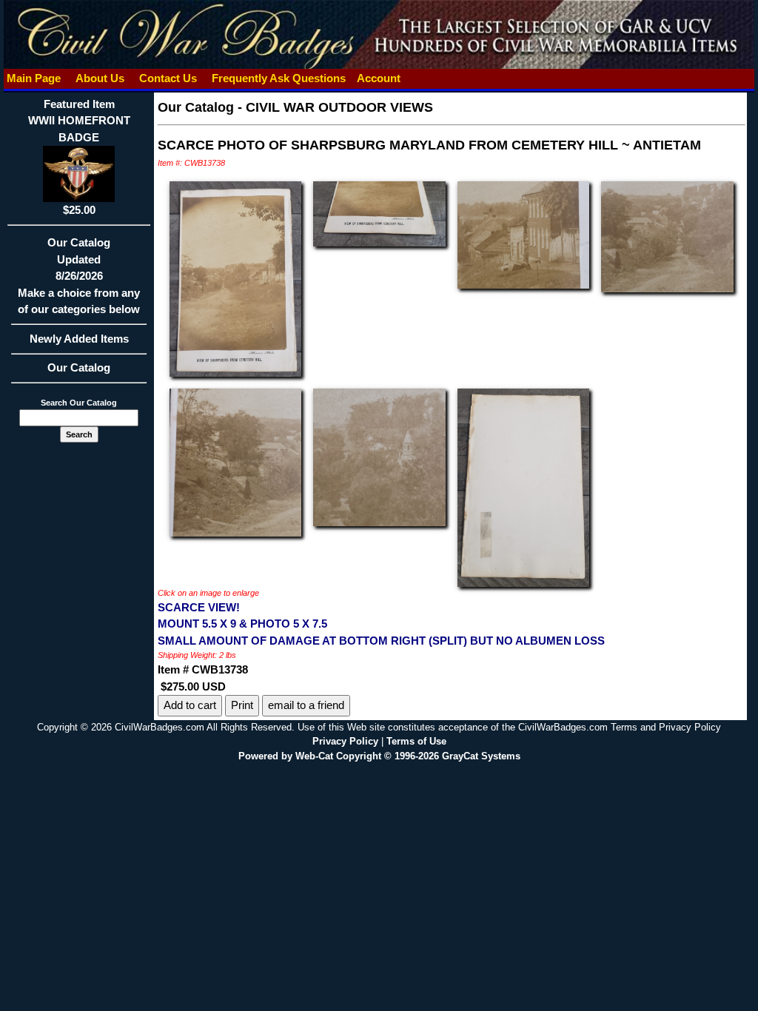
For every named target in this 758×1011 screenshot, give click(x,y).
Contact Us (168, 78)
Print (242, 705)
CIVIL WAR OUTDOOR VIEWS (339, 107)
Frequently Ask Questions (279, 78)
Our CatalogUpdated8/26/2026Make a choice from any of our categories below (79, 275)
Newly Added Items (79, 338)
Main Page (34, 78)
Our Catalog (78, 367)
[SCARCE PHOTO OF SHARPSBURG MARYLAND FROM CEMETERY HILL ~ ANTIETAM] (235, 278)
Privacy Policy (345, 741)
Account (378, 78)
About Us (100, 78)
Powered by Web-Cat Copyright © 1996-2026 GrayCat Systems (379, 756)
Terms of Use (416, 741)
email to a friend (306, 705)
